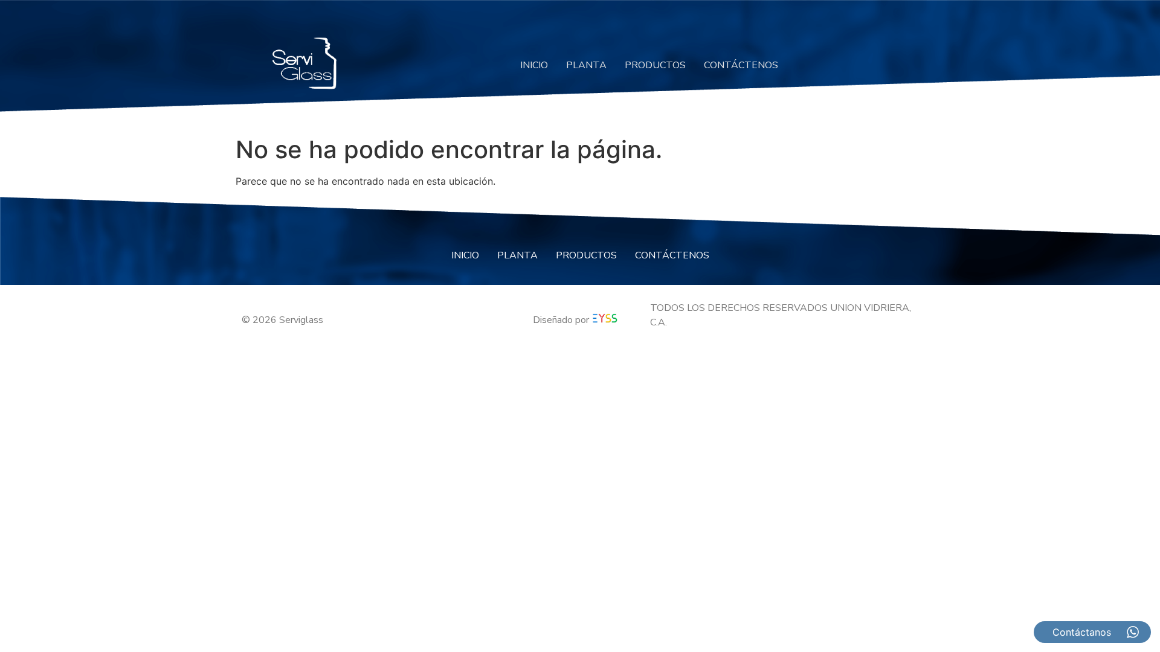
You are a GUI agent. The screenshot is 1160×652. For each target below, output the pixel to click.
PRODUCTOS (655, 65)
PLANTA (586, 65)
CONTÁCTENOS (741, 65)
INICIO (534, 65)
